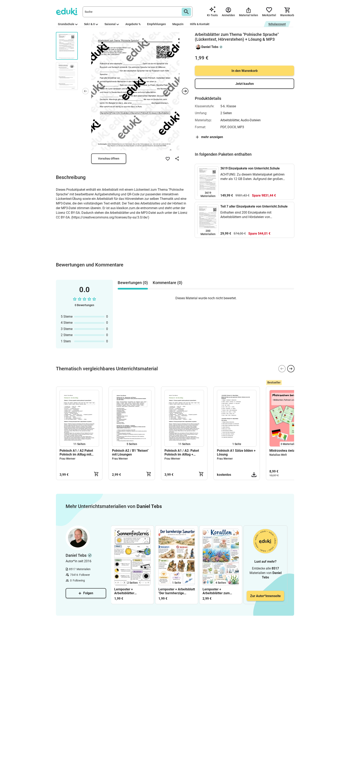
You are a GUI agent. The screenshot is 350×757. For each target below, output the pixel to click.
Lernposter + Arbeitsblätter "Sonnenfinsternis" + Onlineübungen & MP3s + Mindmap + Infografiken (131, 591)
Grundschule (66, 24)
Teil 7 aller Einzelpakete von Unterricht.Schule (254, 206)
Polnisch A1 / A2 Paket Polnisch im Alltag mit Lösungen (76, 452)
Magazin (178, 24)
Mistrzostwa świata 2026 (287, 450)
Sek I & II (89, 24)
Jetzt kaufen (244, 84)
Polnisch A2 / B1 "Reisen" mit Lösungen (130, 452)
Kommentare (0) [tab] (167, 282)
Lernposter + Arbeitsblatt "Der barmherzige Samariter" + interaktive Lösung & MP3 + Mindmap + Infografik (176, 591)
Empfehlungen (156, 24)
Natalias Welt (278, 454)
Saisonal (110, 24)
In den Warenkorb (245, 71)
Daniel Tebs (209, 47)
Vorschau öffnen (108, 158)
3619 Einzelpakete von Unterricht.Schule (250, 168)
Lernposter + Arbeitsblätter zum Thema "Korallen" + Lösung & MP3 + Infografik (216, 591)
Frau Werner (67, 458)
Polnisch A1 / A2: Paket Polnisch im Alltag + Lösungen (181, 452)
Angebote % (133, 24)
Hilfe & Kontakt (199, 24)
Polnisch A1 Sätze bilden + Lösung (236, 452)
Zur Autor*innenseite (265, 596)
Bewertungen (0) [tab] (133, 282)
